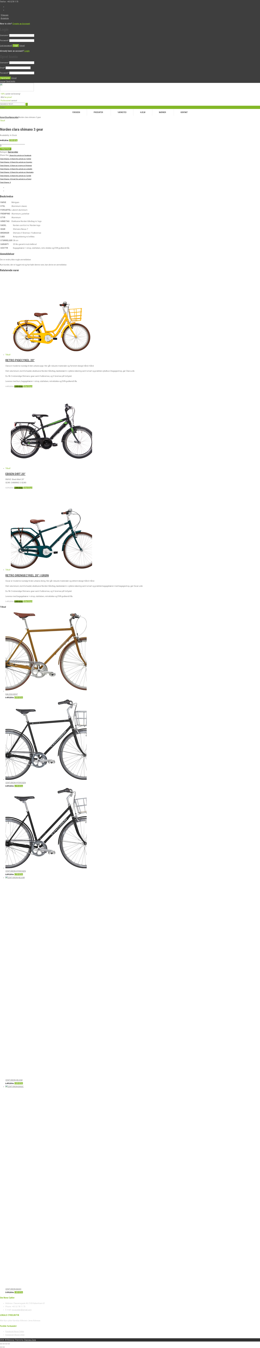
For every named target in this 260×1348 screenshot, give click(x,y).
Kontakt (184, 112)
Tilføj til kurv (5, 149)
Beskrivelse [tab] (9, 187)
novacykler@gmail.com (22, 1310)
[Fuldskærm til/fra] (4, 1343)
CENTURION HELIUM (13, 1080)
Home (2, 117)
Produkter (98, 112)
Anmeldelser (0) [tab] (11, 191)
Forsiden (76, 112)
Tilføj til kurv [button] (27, 386)
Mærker (162, 112)
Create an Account (21, 23)
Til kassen (4, 15)
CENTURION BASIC (13, 1289)
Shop (7, 117)
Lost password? (6, 46)
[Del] (6, 1343)
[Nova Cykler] (17, 91)
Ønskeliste (5, 18)
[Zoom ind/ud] (1, 1343)
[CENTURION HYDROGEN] (46, 779)
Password (4, 40)
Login (27, 51)
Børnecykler (13, 117)
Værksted (122, 112)
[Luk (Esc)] (9, 1343)
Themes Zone (30, 1340)
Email (2, 68)
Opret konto (10, 81)
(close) (22, 46)
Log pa (2, 81)
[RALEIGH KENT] (46, 691)
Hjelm (142, 112)
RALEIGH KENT (11, 694)
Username (4, 35)
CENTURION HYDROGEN (15, 783)
